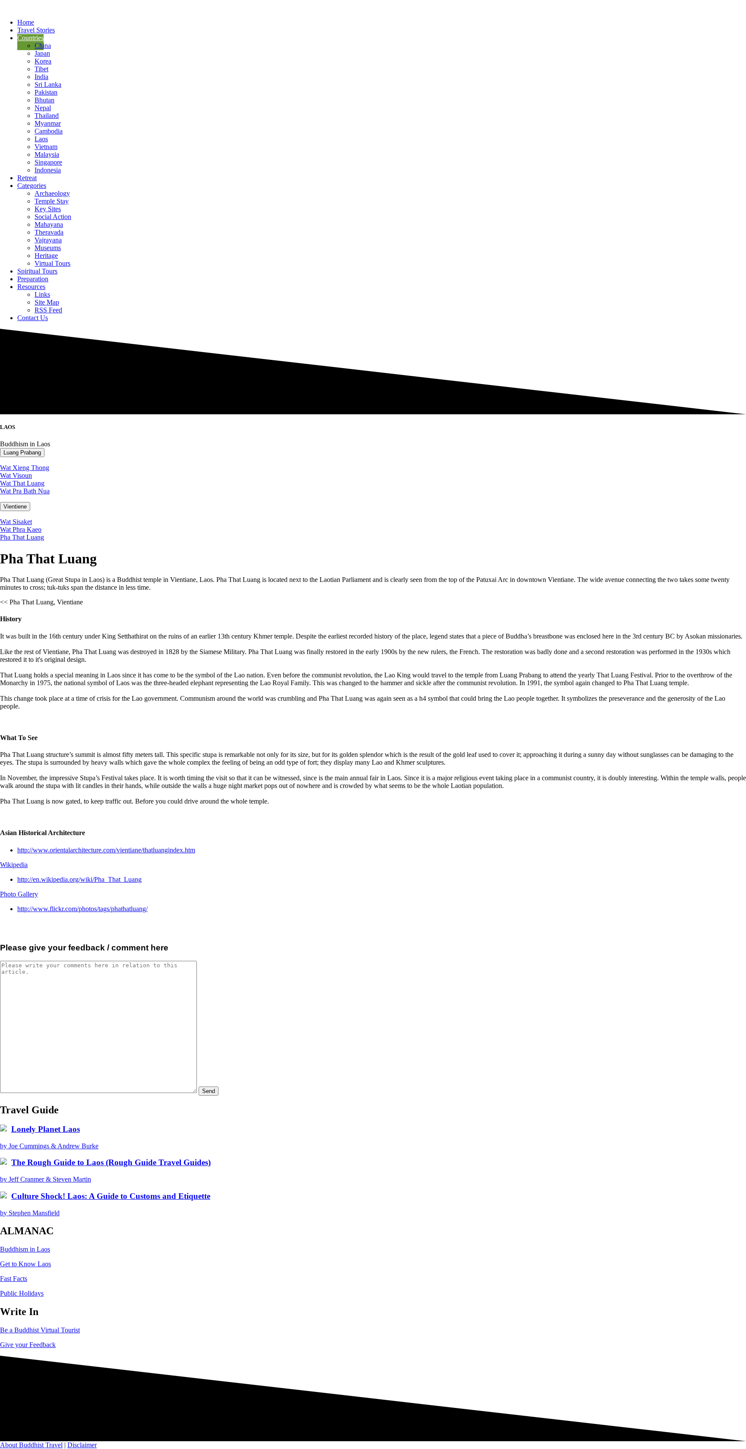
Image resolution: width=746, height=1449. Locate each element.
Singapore (48, 162)
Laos (41, 139)
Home (25, 22)
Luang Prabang (22, 452)
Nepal (43, 107)
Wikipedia (14, 864)
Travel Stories (36, 30)
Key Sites (48, 209)
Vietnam (46, 146)
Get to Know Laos (25, 1264)
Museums (48, 247)
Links (42, 294)
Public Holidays (22, 1293)
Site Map (47, 302)
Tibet (41, 69)
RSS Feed (48, 310)
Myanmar (48, 123)
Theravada (49, 232)
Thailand (47, 115)
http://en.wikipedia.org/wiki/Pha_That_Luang (79, 879)
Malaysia (47, 154)
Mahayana (49, 224)
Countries (30, 37)
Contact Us (32, 317)
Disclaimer (82, 1445)
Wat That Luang (22, 483)
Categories (31, 185)
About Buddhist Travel (31, 1445)
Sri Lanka (48, 84)
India (41, 76)
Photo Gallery (19, 894)
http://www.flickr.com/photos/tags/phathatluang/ (82, 908)
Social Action (53, 216)
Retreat (27, 177)
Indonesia (48, 170)
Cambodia (49, 131)
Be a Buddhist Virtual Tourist (40, 1330)
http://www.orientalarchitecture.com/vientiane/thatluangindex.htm (106, 850)
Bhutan (44, 100)
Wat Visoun (16, 475)
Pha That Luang (22, 537)
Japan (42, 53)
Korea (43, 61)
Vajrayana (48, 240)
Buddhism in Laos (25, 1249)
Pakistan (46, 92)
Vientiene (15, 506)
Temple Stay (52, 201)
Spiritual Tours (37, 271)
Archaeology (52, 193)
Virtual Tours (52, 263)
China (43, 45)
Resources (31, 286)
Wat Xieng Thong (24, 467)
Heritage (46, 255)
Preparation (32, 279)
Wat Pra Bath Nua (25, 491)
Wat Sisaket (16, 521)
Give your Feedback (28, 1344)
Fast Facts (13, 1278)
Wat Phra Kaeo (20, 529)
